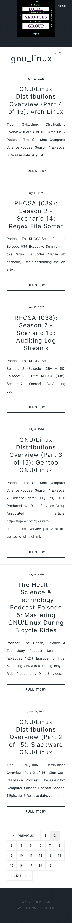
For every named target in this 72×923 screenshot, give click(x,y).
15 (11, 865)
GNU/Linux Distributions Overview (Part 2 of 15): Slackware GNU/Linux (36, 737)
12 (40, 855)
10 (21, 855)
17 (31, 865)
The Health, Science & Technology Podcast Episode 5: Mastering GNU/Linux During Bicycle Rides (36, 607)
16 (21, 865)
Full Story (36, 171)
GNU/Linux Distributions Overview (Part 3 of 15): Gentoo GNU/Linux (36, 455)
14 (59, 855)
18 (40, 865)
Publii (49, 908)
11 (30, 855)
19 (50, 865)
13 (50, 855)
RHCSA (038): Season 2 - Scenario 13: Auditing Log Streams (35, 333)
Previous (26, 836)
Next (17, 875)
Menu (62, 6)
